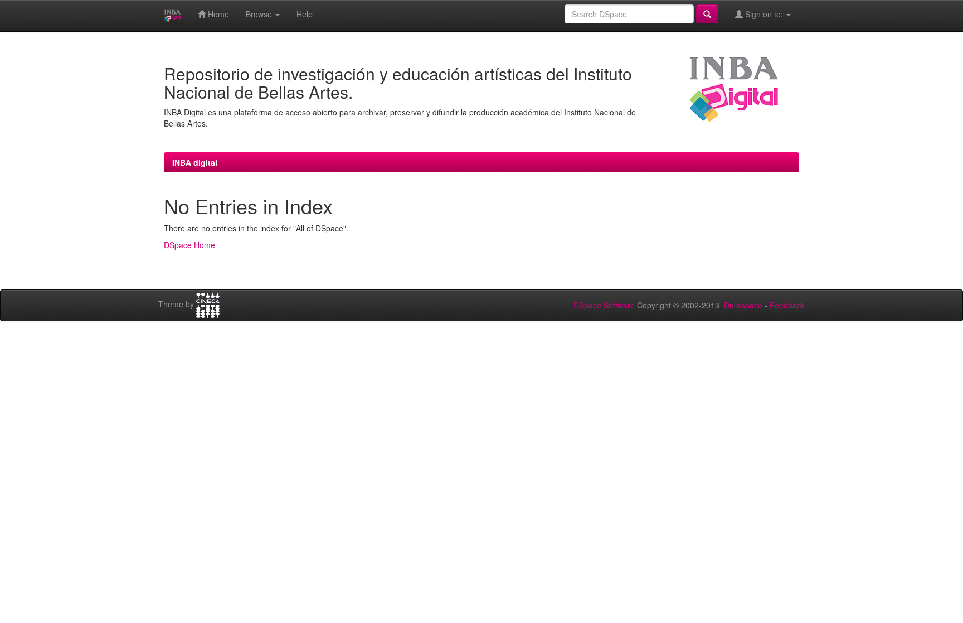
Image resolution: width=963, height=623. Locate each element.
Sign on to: (764, 14)
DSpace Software (604, 305)
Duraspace (743, 305)
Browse (260, 14)
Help (304, 14)
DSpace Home (189, 244)
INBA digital (194, 162)
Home (217, 14)
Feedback (787, 305)
